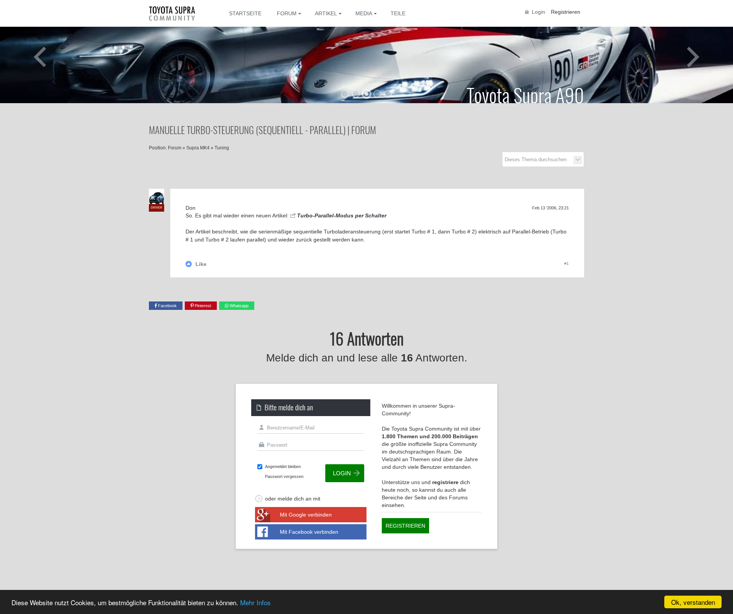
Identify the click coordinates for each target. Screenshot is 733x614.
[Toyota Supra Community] (177, 13)
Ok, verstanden (693, 602)
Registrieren (565, 12)
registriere (445, 482)
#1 (566, 263)
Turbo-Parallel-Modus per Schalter (341, 215)
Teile (398, 13)
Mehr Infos (255, 602)
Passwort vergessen (284, 476)
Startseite (245, 13)
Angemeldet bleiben (283, 466)
